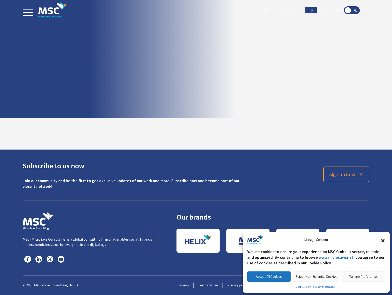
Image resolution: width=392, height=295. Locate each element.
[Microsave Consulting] (52, 10)
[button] (383, 239)
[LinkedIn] (39, 259)
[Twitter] (50, 259)
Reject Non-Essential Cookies (316, 276)
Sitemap (182, 285)
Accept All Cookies (269, 276)
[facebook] (28, 259)
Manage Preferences (363, 276)
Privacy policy (237, 285)
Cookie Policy (303, 287)
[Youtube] (61, 259)
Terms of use (208, 285)
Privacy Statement (324, 287)
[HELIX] (198, 241)
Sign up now (342, 174)
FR (310, 10)
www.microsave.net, (337, 257)
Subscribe (288, 10)
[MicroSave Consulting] (38, 220)
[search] (267, 10)
